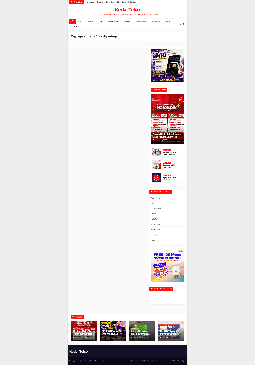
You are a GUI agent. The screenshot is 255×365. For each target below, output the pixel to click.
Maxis (90, 21)
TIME (100, 21)
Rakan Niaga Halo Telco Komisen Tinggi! (169, 155)
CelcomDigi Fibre (157, 208)
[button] (180, 24)
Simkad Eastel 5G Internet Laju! (112, 332)
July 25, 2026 (109, 337)
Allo (168, 21)
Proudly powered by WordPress (79, 361)
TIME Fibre (155, 230)
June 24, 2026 (167, 337)
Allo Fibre (155, 203)
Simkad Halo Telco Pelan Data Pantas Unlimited (166, 135)
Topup (74, 26)
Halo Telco (141, 21)
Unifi (80, 21)
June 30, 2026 (138, 337)
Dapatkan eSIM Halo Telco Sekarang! (169, 167)
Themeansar (107, 361)
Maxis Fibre (155, 224)
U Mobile (156, 21)
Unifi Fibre (155, 240)
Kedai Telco (127, 9)
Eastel (127, 21)
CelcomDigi (113, 21)
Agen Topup (156, 198)
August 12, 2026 (161, 140)
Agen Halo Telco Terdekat (169, 179)
